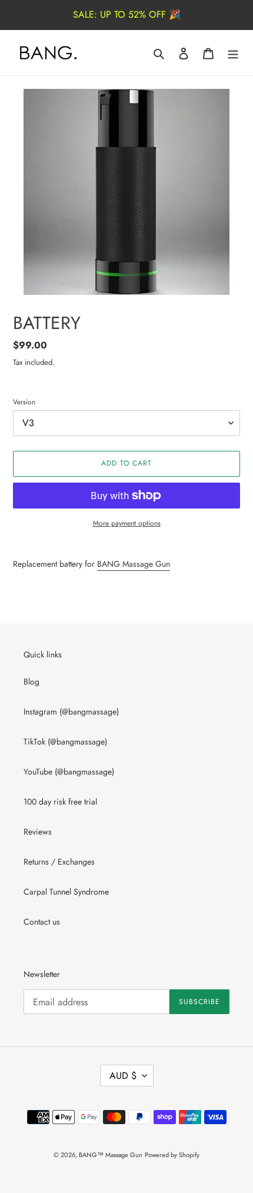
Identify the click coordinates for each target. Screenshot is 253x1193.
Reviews (38, 832)
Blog (31, 681)
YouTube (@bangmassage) (69, 771)
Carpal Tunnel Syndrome (66, 892)
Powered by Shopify (172, 1154)
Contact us (42, 922)
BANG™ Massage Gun (110, 1154)
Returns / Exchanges (59, 862)
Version (24, 402)
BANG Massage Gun (133, 564)
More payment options (127, 523)
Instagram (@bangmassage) (71, 711)
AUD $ (123, 1075)
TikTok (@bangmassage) (65, 741)
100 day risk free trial (60, 801)
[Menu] (233, 53)
